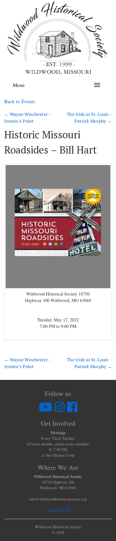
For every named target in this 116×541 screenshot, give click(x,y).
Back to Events (19, 101)
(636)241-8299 (58, 510)
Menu (18, 85)
